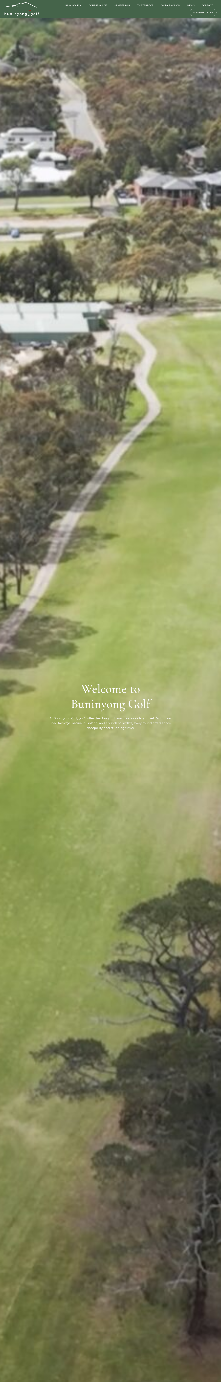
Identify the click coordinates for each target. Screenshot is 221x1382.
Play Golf (72, 5)
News (191, 5)
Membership (122, 5)
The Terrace (145, 5)
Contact (207, 5)
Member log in (203, 12)
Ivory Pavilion (170, 5)
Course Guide (98, 5)
